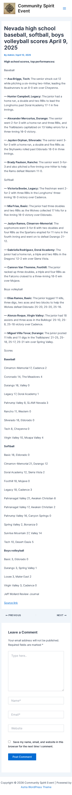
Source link (11, 603)
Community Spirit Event (36, 8)
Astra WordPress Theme (36, 787)
